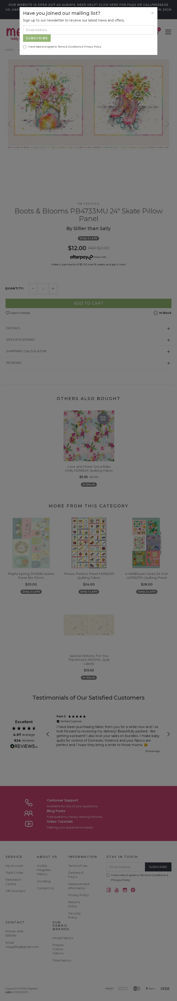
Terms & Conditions (69, 46)
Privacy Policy (92, 46)
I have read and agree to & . (65, 46)
